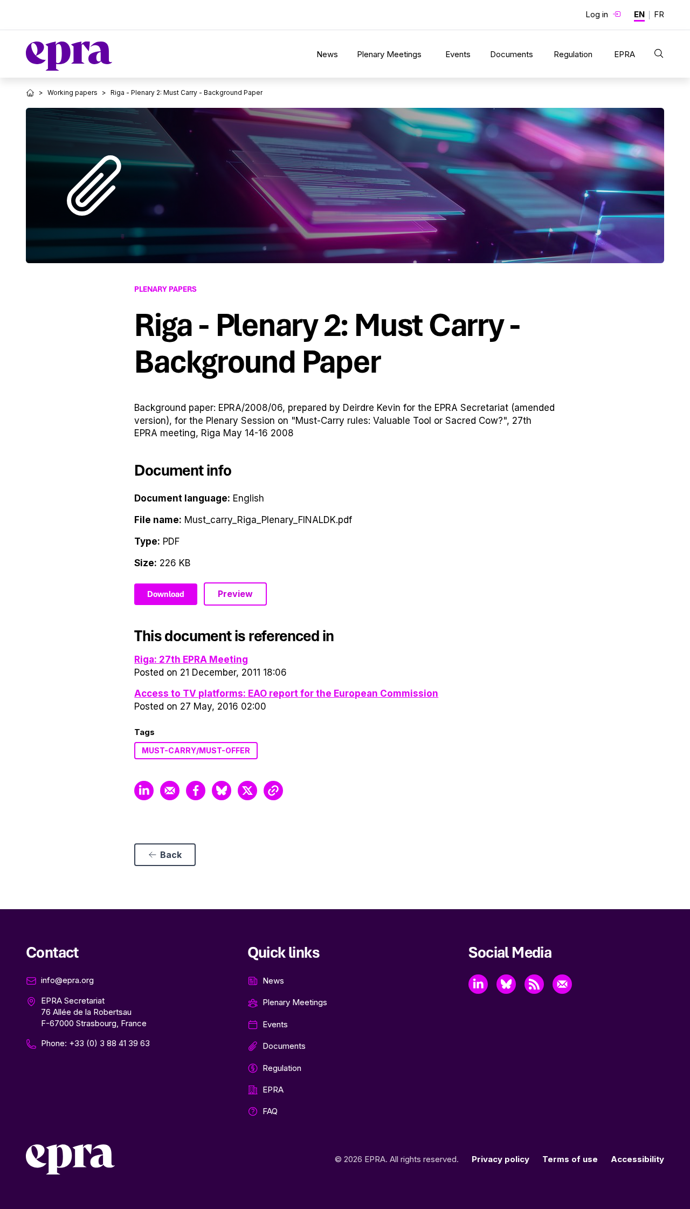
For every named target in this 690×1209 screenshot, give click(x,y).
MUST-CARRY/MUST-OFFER (196, 750)
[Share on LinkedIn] (144, 790)
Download (165, 594)
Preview (235, 593)
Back (171, 854)
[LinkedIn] (478, 984)
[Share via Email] (170, 790)
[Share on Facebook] (195, 790)
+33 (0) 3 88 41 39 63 (109, 1043)
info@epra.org (67, 980)
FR (659, 14)
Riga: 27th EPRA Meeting (191, 659)
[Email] (562, 984)
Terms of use (570, 1159)
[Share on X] (247, 790)
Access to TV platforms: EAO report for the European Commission (286, 693)
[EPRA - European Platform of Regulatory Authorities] (69, 56)
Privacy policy (500, 1159)
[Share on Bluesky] (221, 790)
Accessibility (637, 1159)
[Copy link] (273, 790)
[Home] (30, 92)
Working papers (72, 92)
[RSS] (534, 984)
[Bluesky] (506, 984)
